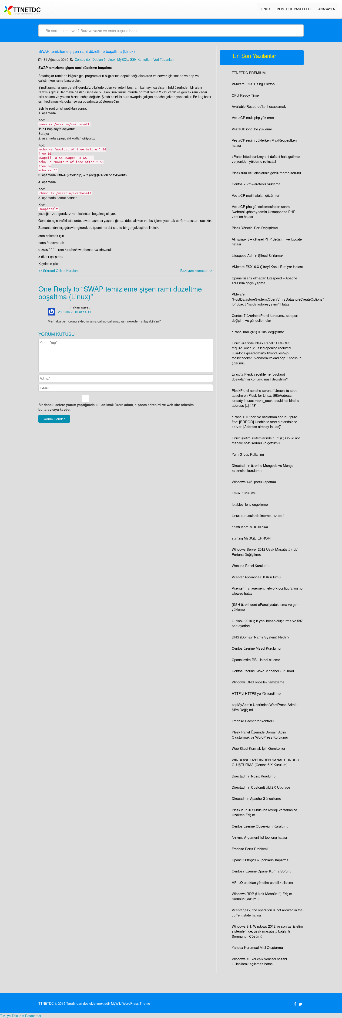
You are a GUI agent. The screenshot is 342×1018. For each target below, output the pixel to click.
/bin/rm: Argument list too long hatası (259, 837)
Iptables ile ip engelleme (250, 504)
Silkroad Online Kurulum (58, 270)
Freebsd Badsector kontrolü (253, 720)
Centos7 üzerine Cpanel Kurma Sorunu (261, 871)
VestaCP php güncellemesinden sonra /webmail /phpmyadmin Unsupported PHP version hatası (263, 211)
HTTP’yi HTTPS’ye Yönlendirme (256, 693)
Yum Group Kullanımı (248, 454)
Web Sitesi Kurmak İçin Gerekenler (258, 748)
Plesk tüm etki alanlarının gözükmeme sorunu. (267, 172)
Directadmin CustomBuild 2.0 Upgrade (261, 787)
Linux (111, 59)
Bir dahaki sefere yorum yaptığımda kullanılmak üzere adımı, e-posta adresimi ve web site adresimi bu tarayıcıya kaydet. (116, 407)
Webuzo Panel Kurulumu (250, 565)
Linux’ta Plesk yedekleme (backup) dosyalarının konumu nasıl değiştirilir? (260, 376)
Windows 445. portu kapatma (254, 481)
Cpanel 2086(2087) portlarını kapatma (260, 859)
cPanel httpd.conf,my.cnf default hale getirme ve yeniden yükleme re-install (266, 159)
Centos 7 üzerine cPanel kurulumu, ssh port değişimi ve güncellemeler (265, 318)
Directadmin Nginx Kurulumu (253, 776)
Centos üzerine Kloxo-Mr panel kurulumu (263, 670)
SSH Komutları (140, 59)
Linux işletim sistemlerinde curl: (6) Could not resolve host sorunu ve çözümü (266, 440)
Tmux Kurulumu (244, 492)
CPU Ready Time (245, 95)
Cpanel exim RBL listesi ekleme (256, 659)
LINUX (265, 9)
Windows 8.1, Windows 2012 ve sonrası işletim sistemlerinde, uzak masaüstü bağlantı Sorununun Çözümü (267, 931)
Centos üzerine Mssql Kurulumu (256, 648)
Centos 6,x (83, 59)
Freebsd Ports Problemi (250, 848)
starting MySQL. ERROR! (251, 538)
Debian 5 (99, 59)
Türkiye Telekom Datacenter (20, 1015)
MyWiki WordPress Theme (130, 1003)
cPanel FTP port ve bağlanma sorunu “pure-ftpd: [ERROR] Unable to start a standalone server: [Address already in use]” (265, 421)
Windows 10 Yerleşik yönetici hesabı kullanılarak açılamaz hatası (259, 961)
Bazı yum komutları (196, 270)
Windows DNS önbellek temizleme (258, 681)
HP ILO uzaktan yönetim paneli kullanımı (262, 882)
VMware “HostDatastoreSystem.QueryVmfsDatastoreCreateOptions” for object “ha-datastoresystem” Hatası (278, 299)
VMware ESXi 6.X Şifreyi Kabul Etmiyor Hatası (267, 266)
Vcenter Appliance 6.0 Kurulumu (256, 576)
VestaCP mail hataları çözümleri (256, 195)
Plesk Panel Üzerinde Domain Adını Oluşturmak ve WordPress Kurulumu (260, 734)
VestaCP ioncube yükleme (252, 128)
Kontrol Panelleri (294, 9)
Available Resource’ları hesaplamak (259, 106)
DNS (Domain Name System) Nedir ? (260, 637)
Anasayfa (326, 9)
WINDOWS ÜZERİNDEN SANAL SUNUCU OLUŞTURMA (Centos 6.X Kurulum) (265, 762)
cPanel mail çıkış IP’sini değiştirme (258, 331)
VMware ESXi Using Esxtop (253, 83)
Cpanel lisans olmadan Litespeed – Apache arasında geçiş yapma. (264, 280)
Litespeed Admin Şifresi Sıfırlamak (258, 255)
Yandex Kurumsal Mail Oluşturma (257, 947)
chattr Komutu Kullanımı (250, 526)
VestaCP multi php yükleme (253, 117)
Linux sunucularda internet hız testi (258, 515)
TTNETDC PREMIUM (249, 72)
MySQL (122, 59)
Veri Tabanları (163, 59)
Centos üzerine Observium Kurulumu (260, 826)
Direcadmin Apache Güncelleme (256, 798)
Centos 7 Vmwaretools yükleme (256, 183)
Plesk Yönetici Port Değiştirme (255, 227)
